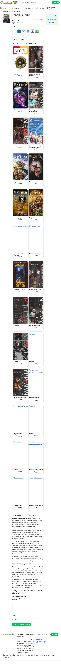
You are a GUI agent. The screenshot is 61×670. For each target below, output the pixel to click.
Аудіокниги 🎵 (52, 16)
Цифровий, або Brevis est (19, 254)
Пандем (16, 325)
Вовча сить (17, 469)
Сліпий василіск (34, 325)
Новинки (41, 8)
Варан (16, 182)
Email (14, 620)
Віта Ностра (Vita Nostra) (34, 74)
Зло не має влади (35, 253)
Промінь (32, 361)
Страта (16, 361)
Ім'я (14, 615)
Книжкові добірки (52, 8)
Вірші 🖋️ (52, 22)
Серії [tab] (22, 39)
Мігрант (16, 110)
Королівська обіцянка (18, 434)
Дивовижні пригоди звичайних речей (35, 146)
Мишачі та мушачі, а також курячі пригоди (36, 470)
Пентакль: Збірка (19, 289)
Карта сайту (40, 639)
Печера (31, 182)
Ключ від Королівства (33, 110)
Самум (16, 146)
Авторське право (41, 641)
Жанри (5, 8)
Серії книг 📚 (52, 19)
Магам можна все (35, 289)
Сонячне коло (18, 505)
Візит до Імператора (36, 505)
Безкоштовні (29, 8)
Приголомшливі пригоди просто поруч (34, 398)
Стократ (32, 433)
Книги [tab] (16, 39)
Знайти (56, 2)
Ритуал (16, 74)
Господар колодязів (20, 397)
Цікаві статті (40, 643)
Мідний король (34, 218)
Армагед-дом (18, 218)
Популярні (17, 8)
